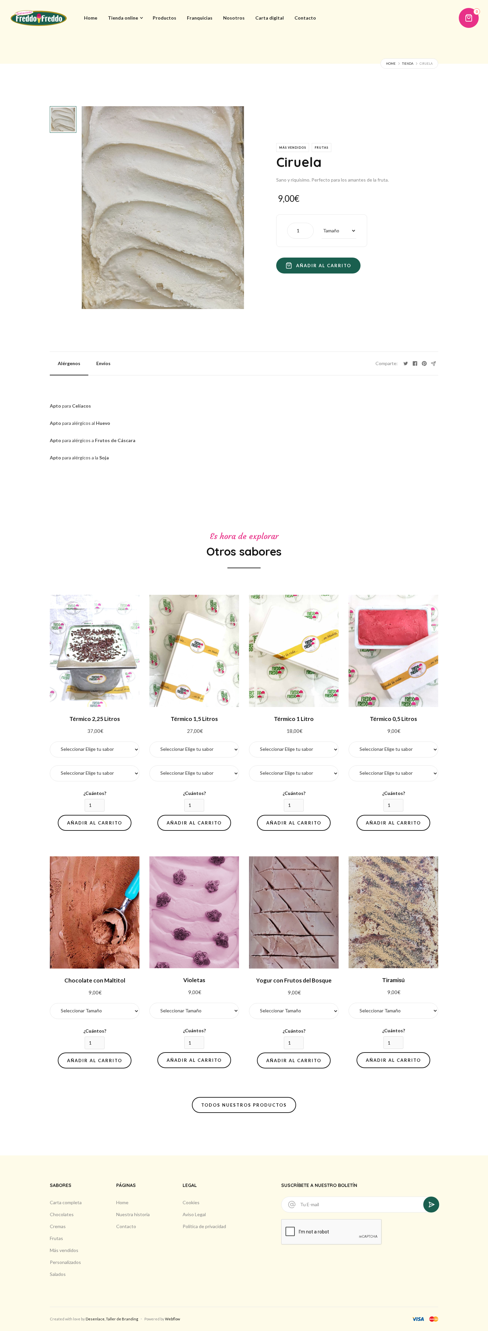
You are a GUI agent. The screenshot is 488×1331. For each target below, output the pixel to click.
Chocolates (62, 1214)
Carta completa (66, 1202)
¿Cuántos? (94, 793)
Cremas (58, 1226)
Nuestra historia (133, 1214)
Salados (58, 1274)
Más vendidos (64, 1250)
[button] (125, 18)
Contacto (305, 18)
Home (90, 18)
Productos (164, 18)
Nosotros (234, 18)
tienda (407, 63)
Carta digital (269, 18)
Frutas (56, 1238)
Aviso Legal (194, 1214)
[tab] (63, 119)
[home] (38, 18)
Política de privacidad (204, 1226)
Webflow (172, 1319)
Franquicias (199, 18)
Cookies (191, 1202)
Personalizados (65, 1262)
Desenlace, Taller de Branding (112, 1319)
